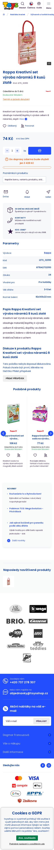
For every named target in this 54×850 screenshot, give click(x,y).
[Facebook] (42, 765)
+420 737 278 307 (22, 682)
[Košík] (39, 5)
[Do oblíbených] (8, 455)
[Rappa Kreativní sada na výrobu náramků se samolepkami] (40, 414)
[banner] (11, 6)
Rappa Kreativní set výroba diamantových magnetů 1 (13, 437)
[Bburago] (38, 609)
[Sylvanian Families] (15, 645)
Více (21, 119)
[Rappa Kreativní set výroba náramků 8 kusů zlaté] (8, 581)
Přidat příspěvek (15, 378)
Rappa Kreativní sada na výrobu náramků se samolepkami (40, 437)
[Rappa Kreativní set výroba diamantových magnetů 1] (13, 414)
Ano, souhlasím (27, 838)
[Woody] (27, 658)
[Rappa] (48, 94)
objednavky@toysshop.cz (29, 693)
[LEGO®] (38, 633)
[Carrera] (38, 621)
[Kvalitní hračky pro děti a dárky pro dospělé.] (4, 14)
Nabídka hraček (17, 14)
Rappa (47, 252)
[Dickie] (15, 633)
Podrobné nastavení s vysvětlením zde (27, 844)
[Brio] (15, 621)
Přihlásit (41, 721)
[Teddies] (38, 645)
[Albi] (15, 609)
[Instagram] (49, 765)
